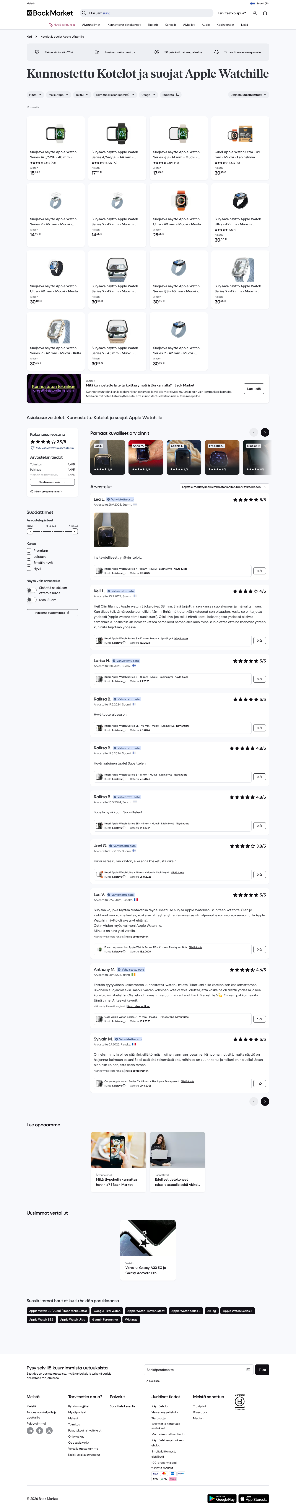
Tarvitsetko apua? (232, 13)
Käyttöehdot (160, 1406)
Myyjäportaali (77, 1412)
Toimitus (74, 1424)
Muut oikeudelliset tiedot (168, 1434)
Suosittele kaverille (122, 1406)
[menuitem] (91, 24)
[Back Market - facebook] (39, 1430)
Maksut (73, 1418)
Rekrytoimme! (36, 1423)
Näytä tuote (180, 568)
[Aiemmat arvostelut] (253, 1101)
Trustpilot (199, 1406)
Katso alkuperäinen (136, 936)
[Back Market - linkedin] (30, 1430)
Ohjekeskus (76, 1436)
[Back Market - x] (49, 1430)
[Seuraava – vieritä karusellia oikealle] (265, 432)
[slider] (30, 531)
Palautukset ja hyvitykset (84, 1430)
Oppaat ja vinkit (78, 1442)
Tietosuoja (158, 1418)
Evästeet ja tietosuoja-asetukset (166, 1426)
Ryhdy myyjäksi (78, 1406)
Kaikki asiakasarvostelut (84, 1455)
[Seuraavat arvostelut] (265, 1101)
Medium (199, 1418)
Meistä (31, 1406)
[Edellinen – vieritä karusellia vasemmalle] (253, 432)
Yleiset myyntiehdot (165, 1412)
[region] (180, 458)
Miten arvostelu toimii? (48, 491)
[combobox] (35, 94)
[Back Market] (50, 13)
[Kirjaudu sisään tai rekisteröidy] (254, 13)
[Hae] (84, 13)
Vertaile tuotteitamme (83, 1449)
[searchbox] (150, 13)
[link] (254, 388)
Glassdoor (200, 1412)
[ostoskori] (265, 13)
